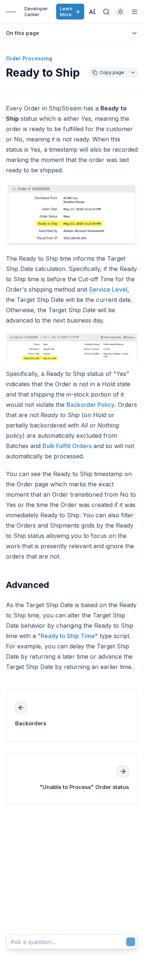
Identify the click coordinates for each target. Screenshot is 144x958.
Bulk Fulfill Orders (67, 446)
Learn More (66, 11)
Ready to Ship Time (68, 636)
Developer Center (36, 11)
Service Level (108, 289)
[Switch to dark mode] (120, 12)
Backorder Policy (90, 404)
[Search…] (106, 12)
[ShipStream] (11, 12)
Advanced (27, 585)
